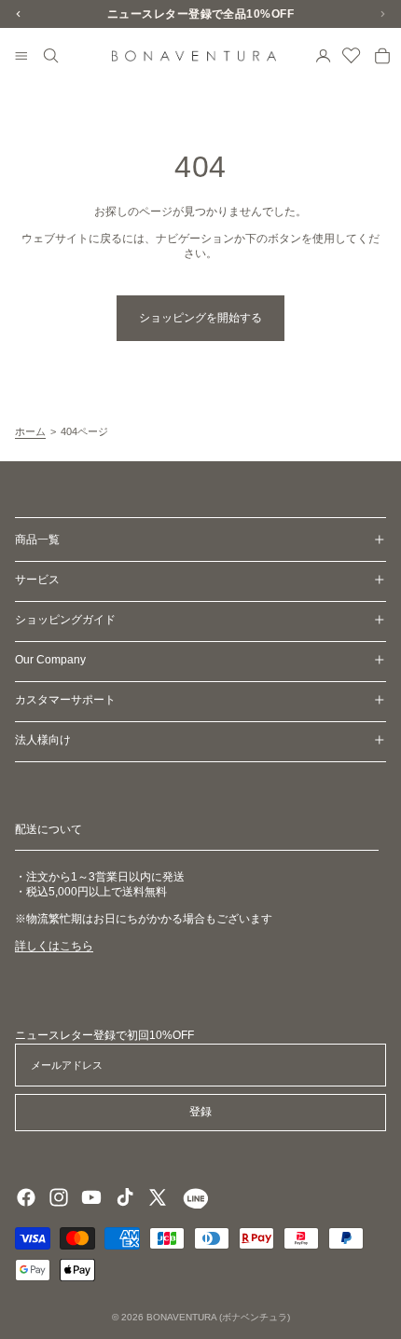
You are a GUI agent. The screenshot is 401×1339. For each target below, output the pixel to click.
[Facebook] (26, 1197)
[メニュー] (21, 56)
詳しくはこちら (54, 945)
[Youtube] (91, 1197)
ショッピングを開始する (200, 317)
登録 (200, 1111)
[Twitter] (157, 1197)
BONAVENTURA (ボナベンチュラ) (218, 1317)
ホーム (30, 431)
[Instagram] (59, 1197)
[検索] (51, 56)
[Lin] (193, 1197)
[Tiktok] (125, 1197)
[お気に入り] (352, 56)
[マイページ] (324, 56)
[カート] (382, 56)
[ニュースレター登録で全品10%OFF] (200, 14)
